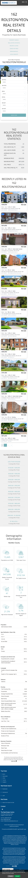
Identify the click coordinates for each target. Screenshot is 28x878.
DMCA (11, 829)
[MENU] (26, 2)
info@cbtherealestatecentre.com (11, 821)
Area (18, 826)
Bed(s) (3, 91)
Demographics (14, 51)
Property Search (14, 40)
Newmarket (4, 776)
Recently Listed (14, 45)
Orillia (3, 778)
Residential (4, 789)
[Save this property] (25, 193)
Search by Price (14, 48)
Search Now (14, 115)
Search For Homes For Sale (8, 802)
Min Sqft (4, 102)
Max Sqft (4, 108)
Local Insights (14, 54)
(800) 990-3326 (8, 817)
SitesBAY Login (23, 829)
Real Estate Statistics (14, 43)
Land (3, 795)
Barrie (3, 774)
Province (14, 824)
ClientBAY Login (16, 829)
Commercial (5, 792)
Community (14, 826)
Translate (24, 869)
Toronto (4, 780)
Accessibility (7, 829)
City (20, 824)
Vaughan (4, 782)
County (17, 824)
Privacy (3, 829)
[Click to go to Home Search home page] (9, 2)
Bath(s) (3, 97)
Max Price (4, 85)
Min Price (4, 79)
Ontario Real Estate (8, 824)
